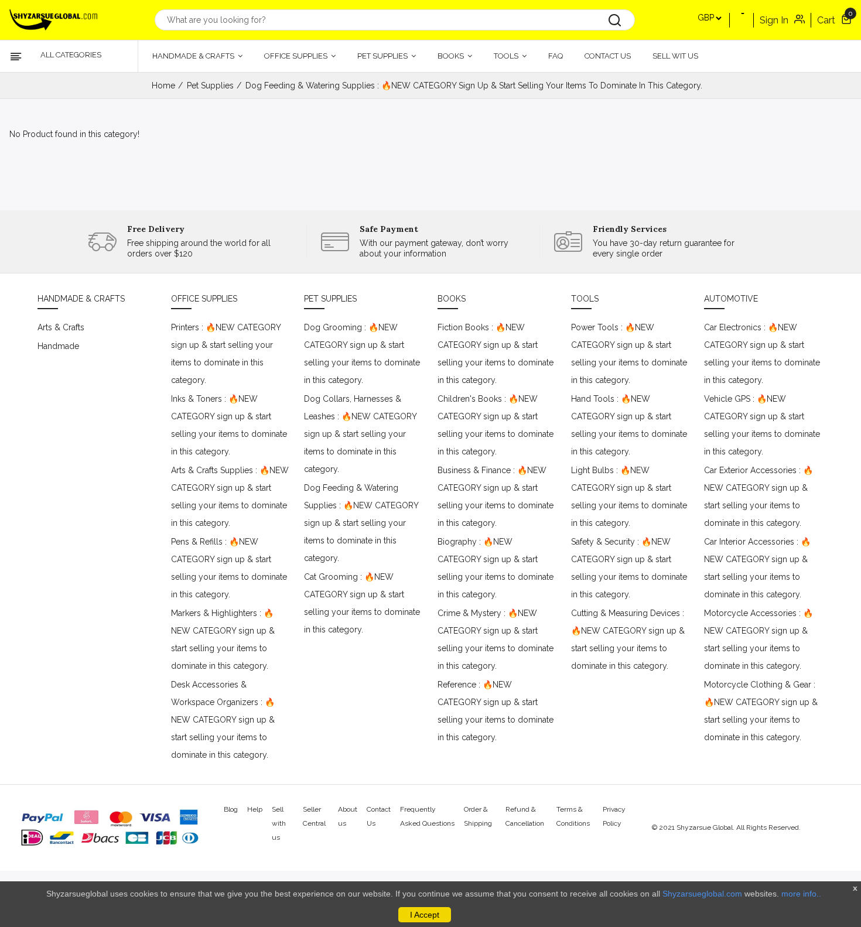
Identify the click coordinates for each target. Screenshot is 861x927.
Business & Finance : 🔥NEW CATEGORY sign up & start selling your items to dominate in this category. (496, 497)
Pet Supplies (383, 56)
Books (452, 56)
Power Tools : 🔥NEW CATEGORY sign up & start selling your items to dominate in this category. (629, 354)
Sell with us (279, 823)
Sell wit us (675, 56)
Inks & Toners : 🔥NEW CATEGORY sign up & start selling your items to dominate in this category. (229, 425)
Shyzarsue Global (704, 827)
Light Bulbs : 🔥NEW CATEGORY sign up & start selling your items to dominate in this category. (629, 497)
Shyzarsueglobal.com (702, 893)
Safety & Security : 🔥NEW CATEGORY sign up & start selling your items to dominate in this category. (629, 568)
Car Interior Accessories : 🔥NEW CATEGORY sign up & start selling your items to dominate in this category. (757, 568)
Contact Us (608, 56)
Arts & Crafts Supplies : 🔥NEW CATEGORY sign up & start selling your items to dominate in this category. (230, 497)
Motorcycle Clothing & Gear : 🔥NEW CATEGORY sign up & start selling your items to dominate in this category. (761, 711)
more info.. (801, 893)
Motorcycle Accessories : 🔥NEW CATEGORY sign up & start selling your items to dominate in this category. (758, 639)
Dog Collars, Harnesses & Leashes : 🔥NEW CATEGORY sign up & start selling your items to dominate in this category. (360, 434)
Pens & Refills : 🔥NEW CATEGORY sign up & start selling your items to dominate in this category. (229, 568)
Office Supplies (296, 56)
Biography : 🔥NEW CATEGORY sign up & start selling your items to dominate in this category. (496, 568)
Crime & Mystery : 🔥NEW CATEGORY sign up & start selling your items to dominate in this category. (496, 639)
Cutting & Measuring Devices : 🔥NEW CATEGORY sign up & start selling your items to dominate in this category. (628, 639)
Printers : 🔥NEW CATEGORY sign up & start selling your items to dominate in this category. (226, 354)
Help (254, 809)
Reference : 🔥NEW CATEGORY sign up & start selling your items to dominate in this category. (496, 711)
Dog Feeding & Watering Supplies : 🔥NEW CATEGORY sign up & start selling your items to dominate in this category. (361, 523)
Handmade (58, 346)
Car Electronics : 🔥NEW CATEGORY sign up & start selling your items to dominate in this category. (762, 354)
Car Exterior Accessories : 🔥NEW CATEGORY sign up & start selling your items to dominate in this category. (758, 497)
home (163, 85)
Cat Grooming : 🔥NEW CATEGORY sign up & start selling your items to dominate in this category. (362, 603)
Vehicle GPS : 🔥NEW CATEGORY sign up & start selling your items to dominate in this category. (762, 425)
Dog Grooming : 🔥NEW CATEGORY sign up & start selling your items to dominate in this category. (362, 354)
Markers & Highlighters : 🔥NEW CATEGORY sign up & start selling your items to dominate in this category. (223, 639)
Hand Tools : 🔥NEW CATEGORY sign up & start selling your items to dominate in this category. (629, 425)
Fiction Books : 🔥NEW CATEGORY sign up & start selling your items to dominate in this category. (496, 354)
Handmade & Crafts (194, 56)
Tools (507, 56)
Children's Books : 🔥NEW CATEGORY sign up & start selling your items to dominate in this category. (496, 425)
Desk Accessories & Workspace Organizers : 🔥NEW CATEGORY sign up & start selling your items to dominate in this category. (223, 720)
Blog (231, 809)
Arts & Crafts (60, 327)
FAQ (555, 56)
